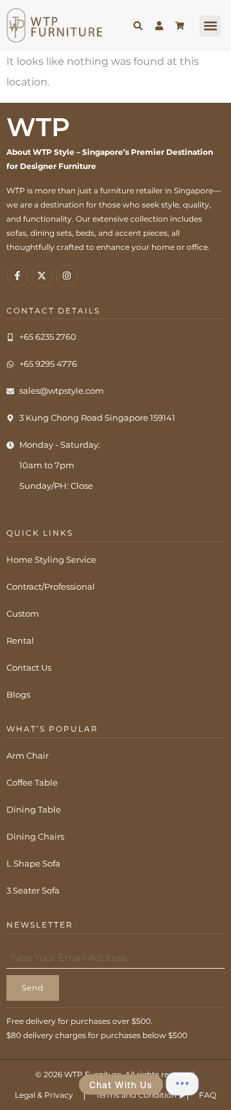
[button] (210, 26)
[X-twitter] (42, 275)
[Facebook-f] (17, 275)
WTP (38, 127)
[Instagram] (67, 275)
